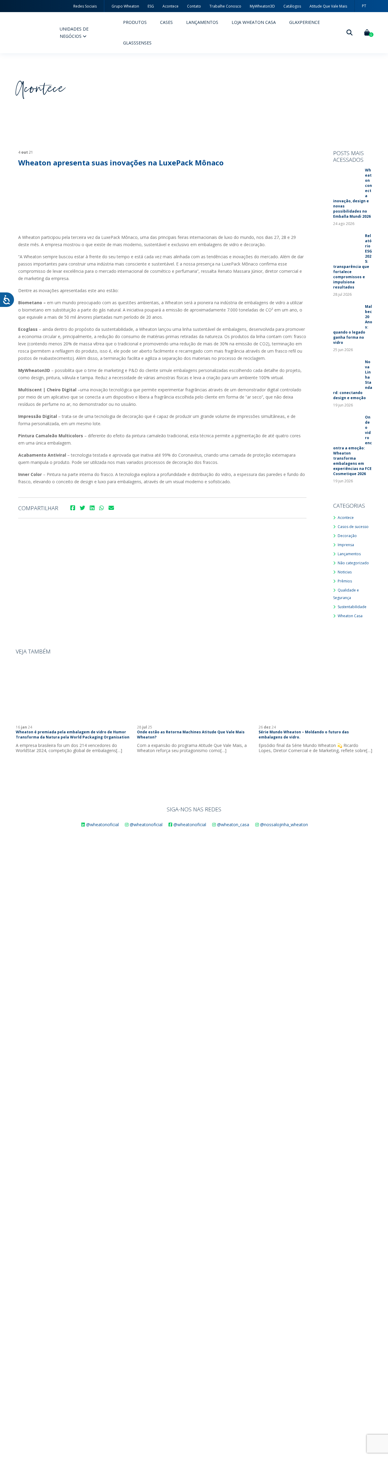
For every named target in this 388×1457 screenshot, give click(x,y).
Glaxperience (304, 22)
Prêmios (345, 581)
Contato (194, 6)
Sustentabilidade (352, 606)
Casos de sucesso (353, 526)
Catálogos (292, 6)
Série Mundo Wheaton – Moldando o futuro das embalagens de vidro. (304, 734)
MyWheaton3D (262, 6)
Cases (166, 22)
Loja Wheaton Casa (254, 22)
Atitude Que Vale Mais (328, 6)
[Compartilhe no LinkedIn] (92, 508)
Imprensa (346, 544)
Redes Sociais (85, 6)
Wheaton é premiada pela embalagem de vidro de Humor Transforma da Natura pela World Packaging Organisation (72, 734)
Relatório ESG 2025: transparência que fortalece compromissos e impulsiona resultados (352, 261)
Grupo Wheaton (125, 6)
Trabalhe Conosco (225, 6)
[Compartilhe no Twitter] (82, 508)
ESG (151, 6)
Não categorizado (353, 563)
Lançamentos (202, 22)
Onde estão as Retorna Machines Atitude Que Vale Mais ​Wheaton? (191, 734)
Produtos (135, 22)
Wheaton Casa (350, 615)
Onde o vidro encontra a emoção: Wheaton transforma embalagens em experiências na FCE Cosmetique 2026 (352, 445)
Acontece (170, 6)
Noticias (345, 572)
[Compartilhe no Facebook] (72, 508)
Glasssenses (137, 43)
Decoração (347, 535)
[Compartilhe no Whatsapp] (101, 508)
